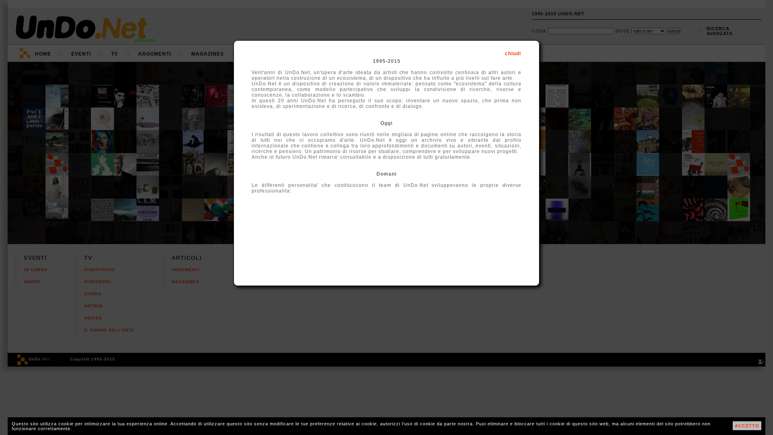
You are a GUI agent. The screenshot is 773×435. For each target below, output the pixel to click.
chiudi (513, 53)
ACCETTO (747, 425)
